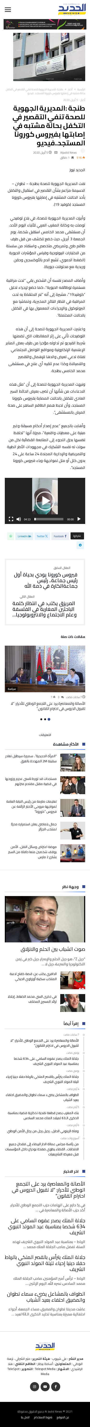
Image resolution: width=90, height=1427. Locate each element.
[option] (45, 678)
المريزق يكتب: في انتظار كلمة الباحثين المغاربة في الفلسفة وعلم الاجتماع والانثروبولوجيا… (44, 606)
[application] (45, 501)
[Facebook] (55, 1387)
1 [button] (49, 719)
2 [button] (45, 719)
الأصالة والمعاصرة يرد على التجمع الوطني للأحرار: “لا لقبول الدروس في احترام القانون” (48, 706)
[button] (45, 501)
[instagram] (34, 1387)
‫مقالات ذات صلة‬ (73, 637)
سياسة (12, 689)
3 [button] (41, 719)
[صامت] (18, 519)
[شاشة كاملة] (11, 519)
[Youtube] (45, 1387)
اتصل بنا (25, 1417)
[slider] (48, 519)
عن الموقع (63, 1417)
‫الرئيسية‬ (81, 89)
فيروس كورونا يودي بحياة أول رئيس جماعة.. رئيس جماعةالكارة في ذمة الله (46, 577)
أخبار (70, 89)
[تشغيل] (79, 519)
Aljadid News (68, 152)
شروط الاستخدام (43, 1417)
